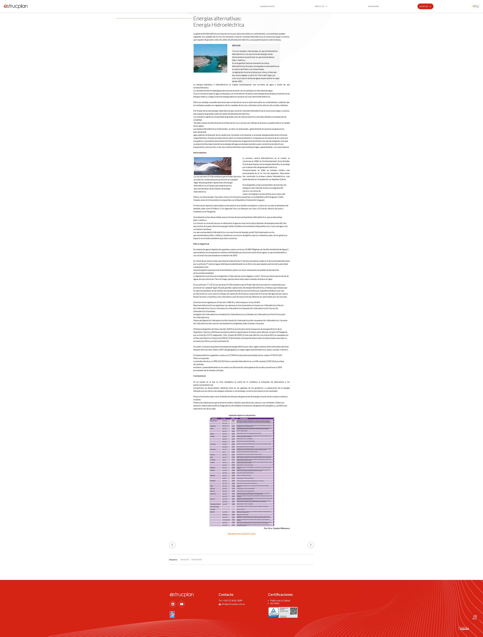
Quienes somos (267, 6)
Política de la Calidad (280, 600)
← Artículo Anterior (172, 545)
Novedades (373, 6)
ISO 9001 (274, 603)
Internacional (185, 559)
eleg (474, 6)
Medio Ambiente (197, 559)
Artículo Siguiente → (311, 545)
